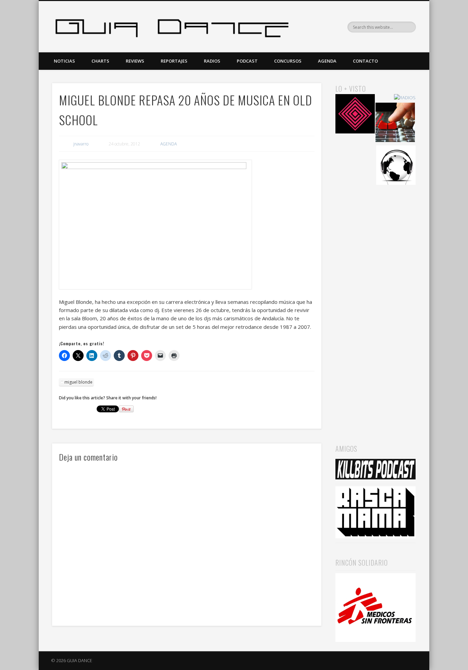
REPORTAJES (174, 61)
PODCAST (247, 61)
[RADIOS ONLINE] (396, 166)
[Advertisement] (375, 305)
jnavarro (80, 144)
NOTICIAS (64, 61)
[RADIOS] (405, 97)
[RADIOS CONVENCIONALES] (395, 123)
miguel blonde (78, 382)
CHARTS (100, 61)
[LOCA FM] (355, 115)
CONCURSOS (287, 61)
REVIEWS (135, 61)
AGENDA (327, 61)
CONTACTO (365, 61)
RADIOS (212, 61)
